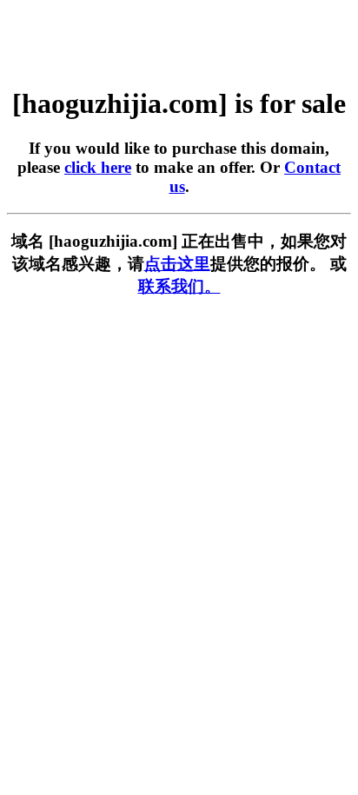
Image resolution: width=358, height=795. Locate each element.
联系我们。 (179, 286)
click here (97, 167)
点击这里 (177, 264)
